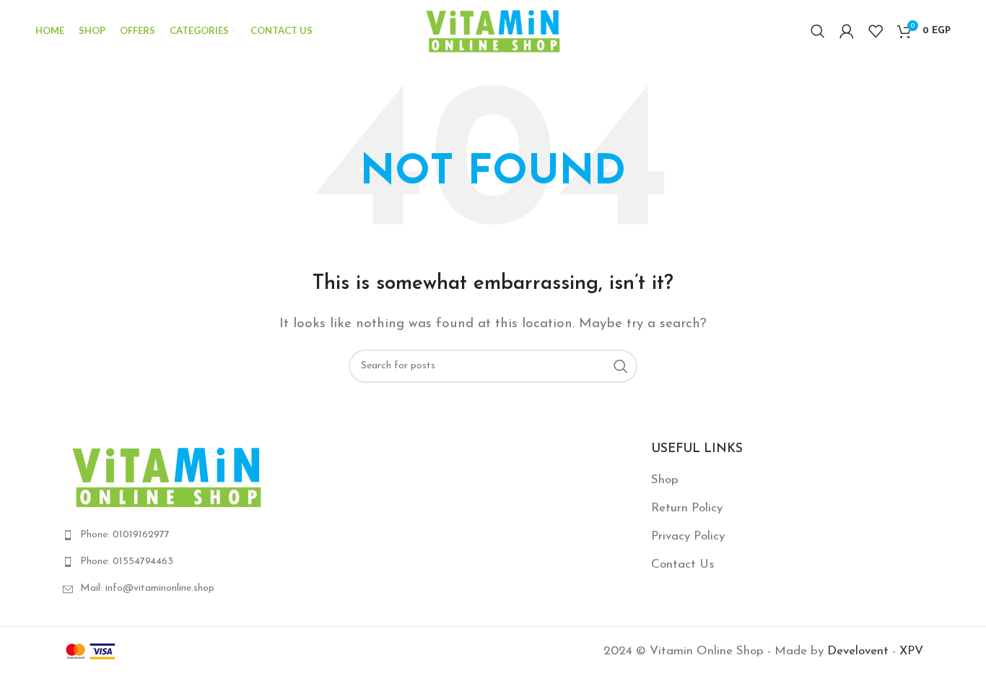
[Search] (817, 31)
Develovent (858, 651)
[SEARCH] (620, 366)
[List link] (199, 535)
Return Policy (687, 508)
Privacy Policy (688, 536)
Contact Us (682, 564)
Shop (665, 480)
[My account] (846, 31)
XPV (911, 651)
